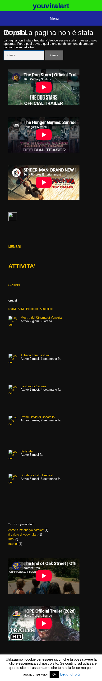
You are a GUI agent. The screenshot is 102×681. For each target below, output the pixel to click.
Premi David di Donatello (38, 417)
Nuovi (12, 308)
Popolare (32, 308)
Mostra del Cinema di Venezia (41, 317)
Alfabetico (46, 308)
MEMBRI (14, 246)
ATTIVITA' (21, 266)
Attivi (21, 308)
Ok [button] (54, 674)
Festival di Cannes (33, 386)
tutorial (13, 544)
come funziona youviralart (26, 530)
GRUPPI (14, 285)
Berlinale (26, 451)
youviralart (51, 6)
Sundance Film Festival (37, 475)
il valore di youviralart (22, 534)
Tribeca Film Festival (35, 355)
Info (11, 539)
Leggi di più (70, 674)
